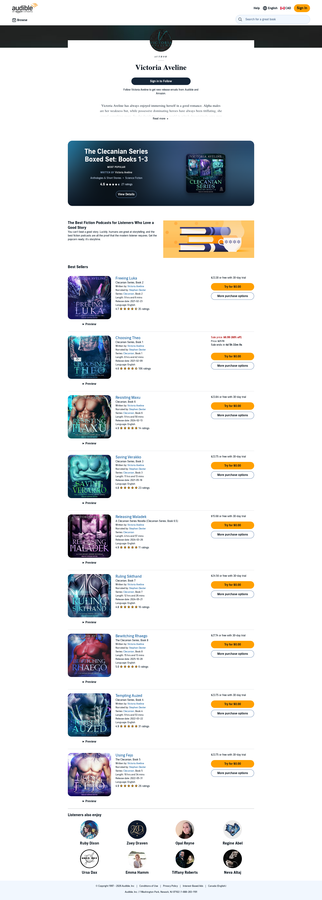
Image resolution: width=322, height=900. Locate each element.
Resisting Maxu (128, 397)
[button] (161, 118)
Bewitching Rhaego (131, 636)
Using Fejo (124, 755)
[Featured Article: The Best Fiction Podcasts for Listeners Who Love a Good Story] (208, 239)
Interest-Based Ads (193, 886)
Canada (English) (217, 886)
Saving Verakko (128, 457)
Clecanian (128, 293)
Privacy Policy (170, 886)
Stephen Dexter (137, 290)
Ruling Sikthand (129, 576)
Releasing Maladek (131, 517)
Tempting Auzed (129, 696)
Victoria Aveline (135, 286)
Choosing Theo (128, 338)
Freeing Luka (126, 278)
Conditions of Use (149, 886)
